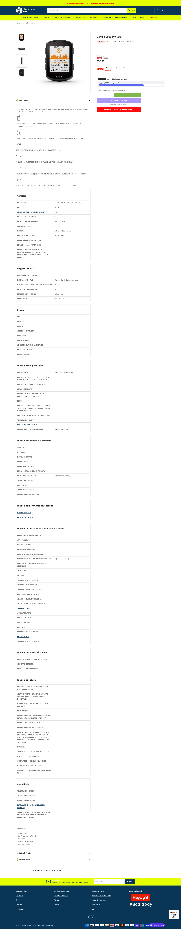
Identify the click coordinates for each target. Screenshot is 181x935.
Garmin (99, 33)
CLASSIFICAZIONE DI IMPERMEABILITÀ (31, 212)
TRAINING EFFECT (23, 608)
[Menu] (177, 911)
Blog (17, 900)
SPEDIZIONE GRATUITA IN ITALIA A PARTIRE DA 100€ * (68, 1)
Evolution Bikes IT (26, 925)
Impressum (20, 909)
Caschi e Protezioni (121, 18)
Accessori (46, 18)
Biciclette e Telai (80, 18)
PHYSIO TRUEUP (23, 637)
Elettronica (107, 18)
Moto (134, 18)
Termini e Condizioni (61, 895)
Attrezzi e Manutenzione (62, 18)
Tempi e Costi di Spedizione (101, 895)
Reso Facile (96, 905)
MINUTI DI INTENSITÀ (25, 517)
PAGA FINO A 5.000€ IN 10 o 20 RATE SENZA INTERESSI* (36, 1)
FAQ (93, 909)
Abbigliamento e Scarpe (30, 18)
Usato (142, 18)
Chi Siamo (19, 895)
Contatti (19, 905)
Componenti (94, 18)
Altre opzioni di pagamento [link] (118, 104)
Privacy (56, 900)
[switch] (174, 916)
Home (18, 23)
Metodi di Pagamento (99, 900)
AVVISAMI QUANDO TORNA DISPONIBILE (118, 109)
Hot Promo (152, 18)
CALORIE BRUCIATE (24, 513)
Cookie (56, 905)
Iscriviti (129, 882)
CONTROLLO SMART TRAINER (27, 425)
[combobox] (91, 10)
